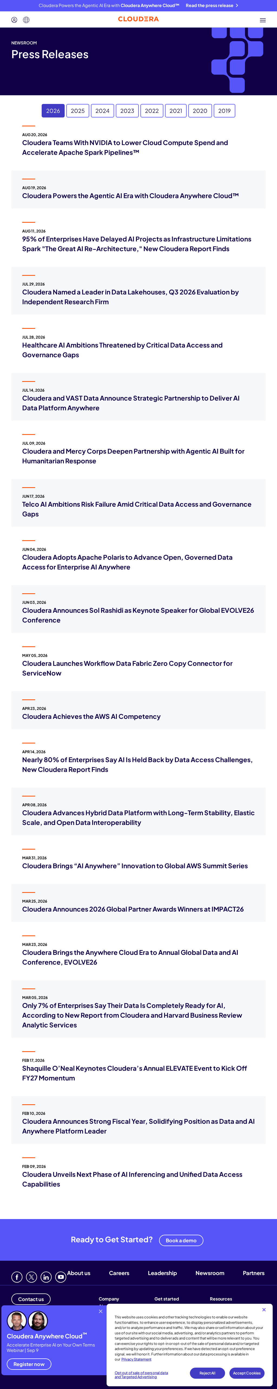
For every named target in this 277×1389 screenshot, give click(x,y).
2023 (127, 110)
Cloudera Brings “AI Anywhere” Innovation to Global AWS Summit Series (135, 865)
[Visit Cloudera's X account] (31, 1277)
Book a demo (181, 1240)
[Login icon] (14, 20)
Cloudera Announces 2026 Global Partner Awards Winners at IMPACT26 (133, 909)
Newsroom (210, 1272)
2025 (78, 110)
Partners (254, 1272)
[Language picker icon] (26, 20)
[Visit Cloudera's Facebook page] (16, 1277)
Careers (119, 1272)
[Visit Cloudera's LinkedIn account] (46, 1277)
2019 (224, 110)
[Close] (264, 1310)
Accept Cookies (247, 1373)
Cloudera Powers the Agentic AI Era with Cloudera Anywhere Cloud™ (130, 195)
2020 (200, 110)
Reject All (207, 1373)
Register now (29, 1364)
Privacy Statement (136, 1359)
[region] (190, 1345)
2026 (53, 110)
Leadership (162, 1272)
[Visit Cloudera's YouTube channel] (60, 1277)
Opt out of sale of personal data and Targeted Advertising (141, 1375)
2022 (152, 110)
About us (78, 1272)
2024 (102, 110)
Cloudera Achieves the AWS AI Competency (91, 716)
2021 (176, 110)
